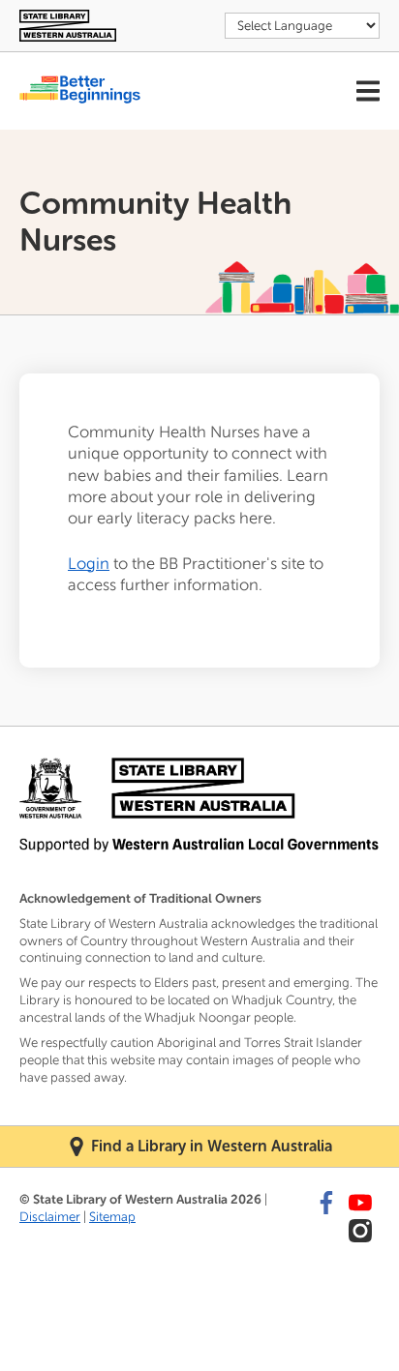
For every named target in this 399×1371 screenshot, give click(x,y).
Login (88, 563)
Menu (368, 91)
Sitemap (112, 1216)
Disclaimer (49, 1216)
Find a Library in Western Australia (211, 1146)
